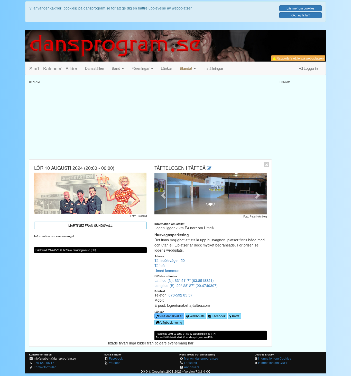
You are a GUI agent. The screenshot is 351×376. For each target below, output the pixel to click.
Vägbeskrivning (171, 322)
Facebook (218, 316)
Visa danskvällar (170, 316)
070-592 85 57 (180, 295)
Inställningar (213, 68)
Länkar (166, 68)
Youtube (115, 362)
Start (34, 68)
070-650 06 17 (44, 362)
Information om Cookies (274, 358)
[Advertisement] (150, 119)
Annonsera (191, 367)
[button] (188, 68)
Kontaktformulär (45, 367)
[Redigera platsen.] (209, 167)
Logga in (310, 68)
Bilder (71, 68)
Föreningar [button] (141, 68)
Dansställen (94, 68)
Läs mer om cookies (301, 8)
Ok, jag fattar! (300, 15)
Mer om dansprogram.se (201, 358)
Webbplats (197, 316)
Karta (235, 316)
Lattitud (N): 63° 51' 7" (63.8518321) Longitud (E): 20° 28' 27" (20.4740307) (186, 283)
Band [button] (116, 68)
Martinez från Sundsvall (90, 225)
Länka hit (190, 362)
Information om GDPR (273, 362)
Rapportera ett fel (300, 58)
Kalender (52, 68)
